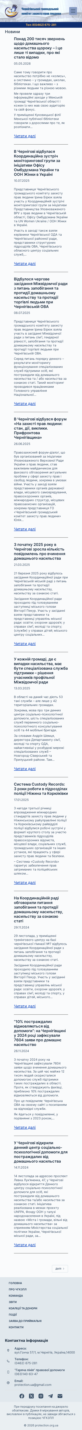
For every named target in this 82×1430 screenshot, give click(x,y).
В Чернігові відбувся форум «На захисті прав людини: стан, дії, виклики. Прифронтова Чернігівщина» (40, 428)
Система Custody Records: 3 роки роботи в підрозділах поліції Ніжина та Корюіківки (41, 789)
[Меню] (73, 11)
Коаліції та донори (23, 1308)
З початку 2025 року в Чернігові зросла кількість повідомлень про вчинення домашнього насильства (39, 551)
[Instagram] (41, 1396)
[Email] (60, 1396)
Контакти (16, 1327)
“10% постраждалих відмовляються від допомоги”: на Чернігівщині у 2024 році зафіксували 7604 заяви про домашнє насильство (40, 1033)
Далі (58, 1268)
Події (13, 1314)
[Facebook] (21, 1396)
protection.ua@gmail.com (32, 1385)
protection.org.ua (46, 1425)
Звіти (13, 1302)
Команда (16, 1295)
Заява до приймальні (25, 1321)
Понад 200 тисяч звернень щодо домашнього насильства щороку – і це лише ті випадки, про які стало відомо (39, 48)
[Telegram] (50, 1396)
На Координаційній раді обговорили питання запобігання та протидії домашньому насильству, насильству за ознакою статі (38, 909)
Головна (15, 1283)
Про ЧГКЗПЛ (18, 1289)
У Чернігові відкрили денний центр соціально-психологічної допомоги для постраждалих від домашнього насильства (41, 1152)
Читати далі (25, 136)
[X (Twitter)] (31, 1396)
